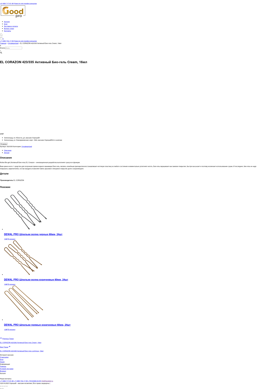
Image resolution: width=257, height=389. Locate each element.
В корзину (4, 144)
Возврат (3, 371)
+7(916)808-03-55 (34, 381)
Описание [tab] (7, 150)
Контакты (7, 31)
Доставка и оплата (11, 26)
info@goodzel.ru (47, 381)
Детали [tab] (6, 152)
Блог (6, 24)
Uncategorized (26, 146)
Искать (2, 48)
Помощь (3, 366)
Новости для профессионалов (25, 3)
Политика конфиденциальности (62, 383)
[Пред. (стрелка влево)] (1, 388)
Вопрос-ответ (9, 28)
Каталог (7, 21)
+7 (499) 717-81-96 (7, 381)
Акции (2, 362)
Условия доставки (6, 369)
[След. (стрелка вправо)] (3, 388)
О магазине (4, 357)
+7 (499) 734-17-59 (7, 41)
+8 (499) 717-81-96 (7, 3)
